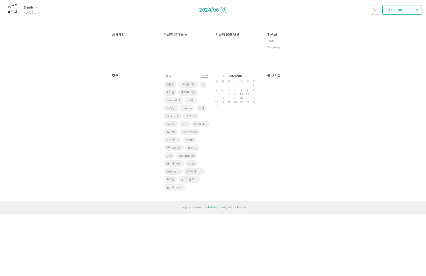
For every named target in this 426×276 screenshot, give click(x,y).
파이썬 (170, 92)
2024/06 (235, 76)
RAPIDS (192, 147)
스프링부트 (172, 140)
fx (203, 84)
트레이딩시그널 (194, 171)
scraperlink (173, 100)
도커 (184, 124)
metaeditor (189, 132)
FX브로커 (191, 116)
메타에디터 (200, 124)
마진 (201, 108)
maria (190, 140)
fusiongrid (172, 171)
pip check (172, 116)
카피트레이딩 (188, 92)
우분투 (170, 84)
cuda (191, 163)
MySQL (170, 108)
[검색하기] (375, 9)
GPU (169, 155)
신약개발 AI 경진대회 (190, 179)
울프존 (29, 7)
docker (170, 124)
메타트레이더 (188, 84)
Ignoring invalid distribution (175, 187)
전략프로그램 (173, 147)
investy (171, 132)
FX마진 (170, 179)
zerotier (187, 108)
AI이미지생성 (173, 163)
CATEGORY (394, 10)
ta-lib (191, 100)
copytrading (187, 155)
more (204, 76)
